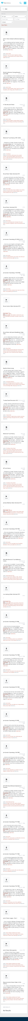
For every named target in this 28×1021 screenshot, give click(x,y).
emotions (13, 290)
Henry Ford (21, 602)
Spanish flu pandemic (16, 383)
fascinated (8, 316)
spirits (8, 769)
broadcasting (19, 121)
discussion (9, 155)
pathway (14, 576)
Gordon (16, 256)
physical (17, 579)
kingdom (4, 771)
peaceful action (10, 189)
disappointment (10, 256)
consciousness (6, 672)
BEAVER (4, 999)
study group (15, 385)
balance (4, 737)
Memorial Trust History (9, 433)
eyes (17, 671)
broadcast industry (15, 191)
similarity (18, 512)
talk (7, 120)
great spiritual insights (11, 156)
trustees (9, 935)
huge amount (9, 576)
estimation (11, 604)
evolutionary (9, 871)
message (16, 222)
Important (9, 514)
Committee (16, 316)
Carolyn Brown (16, 966)
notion (11, 511)
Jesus (19, 671)
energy (11, 89)
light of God (15, 543)
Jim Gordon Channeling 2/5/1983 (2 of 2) (13, 239)
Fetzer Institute (15, 934)
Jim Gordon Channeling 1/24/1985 (11, 752)
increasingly (9, 383)
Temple (19, 704)
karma (15, 544)
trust (13, 704)
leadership (15, 935)
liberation (19, 837)
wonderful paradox (15, 352)
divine (22, 256)
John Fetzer (9, 964)
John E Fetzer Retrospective (10, 950)
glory (19, 736)
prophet (18, 416)
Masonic (17, 998)
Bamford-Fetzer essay (8, 368)
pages (8, 803)
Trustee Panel (8, 415)
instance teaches (8, 384)
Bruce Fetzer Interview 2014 (10, 207)
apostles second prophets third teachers (14, 805)
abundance (5, 544)
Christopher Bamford (10, 381)
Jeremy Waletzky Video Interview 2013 (12, 503)
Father (9, 705)
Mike (15, 704)
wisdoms (9, 291)
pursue (6, 705)
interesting (12, 316)
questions (9, 416)
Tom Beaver (8, 153)
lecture (22, 671)
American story (21, 349)
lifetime (10, 638)
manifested (10, 839)
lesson (14, 189)
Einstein (11, 999)
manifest (8, 771)
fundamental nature (14, 350)
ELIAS (12, 998)
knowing (10, 222)
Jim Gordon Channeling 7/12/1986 (11, 655)
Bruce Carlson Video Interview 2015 (11, 306)
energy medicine (11, 56)
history (11, 579)
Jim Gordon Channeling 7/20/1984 (11, 529)
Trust (8, 55)
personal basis (20, 223)
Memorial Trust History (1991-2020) (12, 138)
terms (19, 222)
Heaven (22, 88)
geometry (8, 999)
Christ (16, 902)
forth (8, 837)
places (14, 804)
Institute (17, 189)
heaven (12, 55)
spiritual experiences (13, 512)
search (17, 511)
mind (13, 870)
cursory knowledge (6, 385)
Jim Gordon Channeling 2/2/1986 (11, 621)
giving (20, 352)
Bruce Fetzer (8, 188)
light (13, 258)
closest (17, 314)
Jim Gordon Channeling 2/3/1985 (11, 720)
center (21, 383)
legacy (8, 934)
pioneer (14, 579)
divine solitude (22, 384)
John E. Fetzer (8, 53)
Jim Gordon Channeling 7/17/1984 (11, 822)
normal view (12, 803)
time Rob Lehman (10, 602)
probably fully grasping (11, 605)
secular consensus (6, 350)
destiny (10, 578)
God (19, 256)
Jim (9, 258)
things (8, 349)
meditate (12, 672)
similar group (13, 155)
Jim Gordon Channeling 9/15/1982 (11, 687)
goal (15, 602)
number (4, 417)
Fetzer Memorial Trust (10, 575)
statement (5, 805)
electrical (7, 121)
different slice (8, 192)
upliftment (19, 902)
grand (4, 604)
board (4, 316)
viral (8, 222)
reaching (21, 417)
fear (16, 290)
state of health (15, 89)
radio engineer (13, 314)
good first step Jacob (14, 349)
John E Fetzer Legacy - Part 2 (10, 918)
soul (14, 256)
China (12, 640)
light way (7, 604)
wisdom (17, 769)
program (14, 511)
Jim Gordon (8, 255)
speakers (12, 88)
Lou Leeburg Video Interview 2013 (11, 594)
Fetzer (15, 88)
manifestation (19, 638)
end (20, 189)
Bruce (7, 935)
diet (19, 870)
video (22, 157)
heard (18, 88)
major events (5, 159)
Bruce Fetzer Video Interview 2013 (11, 174)
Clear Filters (4, 25)
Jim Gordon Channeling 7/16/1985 (11, 886)
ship (12, 192)
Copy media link (6, 47)
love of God (22, 290)
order (10, 352)
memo (16, 223)
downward (22, 804)
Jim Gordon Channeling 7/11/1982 (11, 854)
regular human (14, 416)
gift (7, 417)
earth (15, 870)
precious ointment (15, 384)
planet (4, 640)
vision (4, 966)
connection (8, 223)
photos (4, 157)
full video (13, 964)
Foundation (5, 56)
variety (12, 514)
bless (11, 258)
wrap (7, 352)
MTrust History (7, 468)
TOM (14, 999)
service (16, 903)
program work (9, 191)
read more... (10, 49)
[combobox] (7, 16)
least (13, 222)
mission (20, 316)
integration (12, 223)
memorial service (18, 156)
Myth (11, 385)
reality (17, 576)
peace (13, 671)
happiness (16, 55)
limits (4, 384)
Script (4, 935)
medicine (18, 56)
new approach (14, 417)
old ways (9, 417)
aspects (16, 803)
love (10, 55)
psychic (13, 638)
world (4, 121)
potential (14, 578)
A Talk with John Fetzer (8, 104)
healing (20, 55)
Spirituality (9, 998)
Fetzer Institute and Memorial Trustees (13, 932)
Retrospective (18, 964)
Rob (12, 935)
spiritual (17, 120)
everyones (22, 416)
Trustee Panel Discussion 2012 (10, 400)
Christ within (18, 804)
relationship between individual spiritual (13, 157)
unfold (17, 736)
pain (11, 544)
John (15, 56)
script (7, 966)
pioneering (14, 121)
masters (8, 870)
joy (14, 769)
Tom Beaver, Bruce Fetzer (11, 448)
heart (7, 258)
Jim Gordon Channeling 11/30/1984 (11, 272)
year (23, 314)
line (17, 155)
